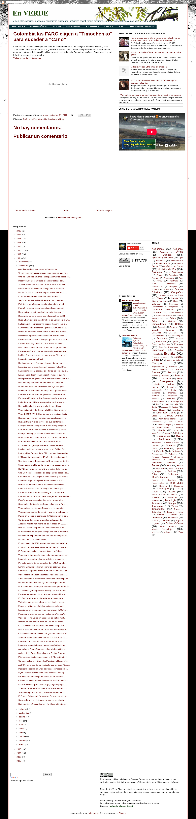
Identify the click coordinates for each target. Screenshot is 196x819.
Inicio (66, 210)
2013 (19, 250)
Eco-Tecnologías (92, 27)
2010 (19, 749)
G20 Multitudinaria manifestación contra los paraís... (42, 626)
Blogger (122, 813)
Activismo (164, 252)
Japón (154, 407)
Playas (158, 471)
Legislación (177, 410)
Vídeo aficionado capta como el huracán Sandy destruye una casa (150, 95)
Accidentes (158, 249)
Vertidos (166, 520)
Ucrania (173, 515)
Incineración (157, 390)
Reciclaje (171, 480)
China (160, 298)
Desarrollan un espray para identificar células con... (41, 281)
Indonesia (172, 393)
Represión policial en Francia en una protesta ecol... (42, 418)
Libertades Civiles (166, 412)
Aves (154, 283)
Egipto (175, 341)
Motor (167, 433)
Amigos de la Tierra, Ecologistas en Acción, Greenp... (42, 653)
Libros (154, 416)
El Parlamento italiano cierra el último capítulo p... (40, 551)
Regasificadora (158, 483)
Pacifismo (175, 451)
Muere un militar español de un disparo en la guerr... (42, 606)
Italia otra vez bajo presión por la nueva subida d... (41, 343)
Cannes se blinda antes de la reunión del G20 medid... (43, 680)
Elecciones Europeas (161, 344)
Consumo (157, 312)
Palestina (173, 454)
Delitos (179, 324)
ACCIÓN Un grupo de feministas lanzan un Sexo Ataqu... (44, 665)
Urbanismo (157, 517)
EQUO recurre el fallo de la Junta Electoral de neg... (42, 673)
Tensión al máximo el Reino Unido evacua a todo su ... (43, 284)
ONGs (154, 448)
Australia (174, 281)
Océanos (171, 445)
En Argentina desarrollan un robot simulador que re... (42, 375)
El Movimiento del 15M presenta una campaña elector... (43, 543)
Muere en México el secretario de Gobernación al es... (43, 516)
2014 (19, 246)
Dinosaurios (173, 333)
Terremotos (157, 503)
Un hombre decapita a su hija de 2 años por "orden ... (42, 582)
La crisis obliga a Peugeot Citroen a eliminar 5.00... (41, 481)
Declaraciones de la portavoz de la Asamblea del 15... (42, 316)
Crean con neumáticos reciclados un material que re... (43, 273)
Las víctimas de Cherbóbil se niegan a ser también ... (42, 492)
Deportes (174, 327)
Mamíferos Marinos (168, 419)
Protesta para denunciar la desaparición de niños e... (42, 594)
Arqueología (169, 278)
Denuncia (162, 327)
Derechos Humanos (163, 330)
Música (179, 436)
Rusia (155, 491)
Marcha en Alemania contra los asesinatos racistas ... (42, 484)
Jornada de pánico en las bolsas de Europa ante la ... (42, 692)
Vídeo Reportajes (73, 27)
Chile (180, 295)
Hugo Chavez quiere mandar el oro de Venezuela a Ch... (44, 320)
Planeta (179, 468)
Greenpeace (166, 381)
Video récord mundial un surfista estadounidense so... (42, 575)
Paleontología (157, 454)
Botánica (155, 290)
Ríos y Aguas (163, 489)
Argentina (173, 275)
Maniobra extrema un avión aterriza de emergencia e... (43, 669)
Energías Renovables (168, 347)
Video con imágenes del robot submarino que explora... (43, 555)
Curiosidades (159, 324)
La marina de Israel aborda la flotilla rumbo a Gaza (41, 641)
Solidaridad (172, 497)
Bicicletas (171, 283)
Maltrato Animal (173, 415)
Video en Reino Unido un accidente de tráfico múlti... (42, 618)
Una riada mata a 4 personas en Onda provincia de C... (43, 461)
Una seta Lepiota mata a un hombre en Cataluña (40, 382)
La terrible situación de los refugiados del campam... (42, 488)
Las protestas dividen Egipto (31, 359)
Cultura (171, 321)
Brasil (166, 289)
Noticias (164, 439)
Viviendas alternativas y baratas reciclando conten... (42, 602)
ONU (166, 448)
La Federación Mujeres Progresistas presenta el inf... (42, 394)
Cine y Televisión (160, 301)
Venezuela (173, 517)
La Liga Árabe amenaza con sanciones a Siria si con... (43, 355)
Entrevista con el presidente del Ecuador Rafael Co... (42, 367)
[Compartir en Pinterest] (90, 115)
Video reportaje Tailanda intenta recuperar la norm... (42, 688)
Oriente (160, 451)
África (179, 251)
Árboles (160, 275)
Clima (175, 301)
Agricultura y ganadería (162, 257)
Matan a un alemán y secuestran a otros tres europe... (43, 331)
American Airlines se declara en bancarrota (37, 269)
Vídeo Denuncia (168, 526)
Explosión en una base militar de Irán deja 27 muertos (42, 547)
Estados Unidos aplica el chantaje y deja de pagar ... (42, 684)
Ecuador (179, 339)
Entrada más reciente (25, 210)
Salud (172, 491)
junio (21, 725)
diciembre (23, 262)
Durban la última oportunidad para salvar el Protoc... (42, 292)
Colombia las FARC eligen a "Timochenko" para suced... (43, 476)
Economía (162, 338)
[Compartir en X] (84, 115)
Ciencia (174, 298)
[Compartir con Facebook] (87, 115)
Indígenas (156, 393)
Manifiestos (156, 422)
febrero (22, 740)
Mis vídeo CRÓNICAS (38, 27)
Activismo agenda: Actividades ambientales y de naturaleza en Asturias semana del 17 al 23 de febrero (134, 345)
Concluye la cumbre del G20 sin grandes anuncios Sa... (43, 633)
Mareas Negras (164, 425)
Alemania (160, 260)
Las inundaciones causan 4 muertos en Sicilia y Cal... (42, 449)
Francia (179, 375)
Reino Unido (176, 483)
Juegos (165, 407)
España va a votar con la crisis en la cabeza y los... (41, 500)
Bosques (173, 286)
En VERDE (30, 12)
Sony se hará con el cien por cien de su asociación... (42, 700)
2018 (19, 231)
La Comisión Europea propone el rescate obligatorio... (42, 430)
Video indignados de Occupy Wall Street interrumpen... (43, 410)
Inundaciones (158, 401)
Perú (169, 465)
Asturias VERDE (129, 335)
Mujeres (179, 433)
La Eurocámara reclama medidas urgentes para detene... (44, 496)
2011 (19, 258)
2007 (19, 761)
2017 (19, 235)
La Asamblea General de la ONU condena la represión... (44, 453)
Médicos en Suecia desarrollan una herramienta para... (43, 437)
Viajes (121, 27)
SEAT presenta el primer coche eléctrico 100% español (43, 578)
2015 (19, 242)
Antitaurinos (177, 272)
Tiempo (172, 503)
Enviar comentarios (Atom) (70, 217)
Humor (155, 387)
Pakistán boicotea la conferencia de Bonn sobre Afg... (42, 308)
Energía (178, 344)
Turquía (160, 515)
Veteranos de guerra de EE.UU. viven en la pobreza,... (43, 512)
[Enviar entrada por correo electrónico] (72, 115)
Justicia (175, 407)
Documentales (158, 336)
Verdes (155, 520)
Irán (157, 404)
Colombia (42, 119)
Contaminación (176, 312)
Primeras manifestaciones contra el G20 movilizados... (43, 657)
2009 (19, 753)
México (179, 427)
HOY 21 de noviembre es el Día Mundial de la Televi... (42, 469)
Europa (157, 363)
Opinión (179, 448)
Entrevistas (158, 350)
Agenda (167, 254)
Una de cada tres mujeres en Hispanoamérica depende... (44, 277)
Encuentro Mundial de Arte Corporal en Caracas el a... (43, 398)
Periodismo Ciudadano (163, 462)
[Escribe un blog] (81, 115)
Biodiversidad (157, 286)
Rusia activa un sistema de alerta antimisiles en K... (41, 312)
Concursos (173, 304)
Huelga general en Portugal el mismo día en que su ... (42, 363)
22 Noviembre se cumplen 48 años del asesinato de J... (43, 457)
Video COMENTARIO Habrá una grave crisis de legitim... (44, 414)
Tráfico (174, 506)
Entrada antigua (104, 210)
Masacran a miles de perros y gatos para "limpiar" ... (42, 614)
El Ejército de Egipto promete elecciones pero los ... (41, 445)
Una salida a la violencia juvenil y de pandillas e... (40, 406)
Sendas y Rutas (159, 494)
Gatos (180, 378)
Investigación (177, 401)
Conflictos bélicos (56, 119)
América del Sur (30, 119)
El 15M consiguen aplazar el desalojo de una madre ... (43, 590)
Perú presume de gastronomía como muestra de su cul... (44, 379)
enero (22, 744)
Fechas (172, 372)
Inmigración (172, 396)
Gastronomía (165, 378)
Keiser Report (158, 410)
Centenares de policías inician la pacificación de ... (41, 520)
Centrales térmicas (166, 295)
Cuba (154, 321)
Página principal (18, 27)
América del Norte (173, 266)
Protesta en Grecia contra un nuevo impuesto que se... (43, 351)
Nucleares (156, 442)
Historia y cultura (163, 384)
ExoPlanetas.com (130, 300)
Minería (161, 430)
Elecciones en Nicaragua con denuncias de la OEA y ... (43, 610)
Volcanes (168, 532)
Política (172, 471)
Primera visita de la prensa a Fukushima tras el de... (42, 527)
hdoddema (93, 813)
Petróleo (160, 468)
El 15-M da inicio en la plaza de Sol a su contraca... (41, 598)
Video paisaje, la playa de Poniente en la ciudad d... (41, 508)
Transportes (158, 509)
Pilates (171, 468)
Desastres (156, 333)
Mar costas (176, 421)
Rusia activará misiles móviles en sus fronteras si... (41, 422)
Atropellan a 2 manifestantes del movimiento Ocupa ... (43, 649)
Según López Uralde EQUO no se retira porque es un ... (43, 465)
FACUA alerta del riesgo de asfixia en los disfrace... (41, 676)
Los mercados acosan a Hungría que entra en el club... (43, 339)
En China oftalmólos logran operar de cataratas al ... (42, 567)
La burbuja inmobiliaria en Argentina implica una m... (42, 402)
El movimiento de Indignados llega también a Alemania (43, 531)
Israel (166, 404)
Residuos (178, 486)
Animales (157, 272)
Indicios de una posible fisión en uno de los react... (41, 622)
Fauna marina (159, 369)
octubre (22, 709)
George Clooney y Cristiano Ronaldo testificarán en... (42, 433)
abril (21, 732)
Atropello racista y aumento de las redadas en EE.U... (42, 524)
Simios (174, 494)
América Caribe (163, 263)
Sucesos (156, 500)
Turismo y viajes (175, 512)
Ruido (177, 489)
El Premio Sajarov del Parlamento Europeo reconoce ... (43, 696)
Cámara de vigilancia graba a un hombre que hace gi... (43, 571)
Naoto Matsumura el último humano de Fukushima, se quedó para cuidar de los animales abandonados (155, 39)
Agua (180, 258)
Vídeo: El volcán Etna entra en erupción (149, 67)
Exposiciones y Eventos (164, 366)
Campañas (108, 27)
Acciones (178, 249)
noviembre (24, 265)
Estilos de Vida (173, 360)
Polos (154, 474)
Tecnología (170, 500)
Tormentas (157, 506)
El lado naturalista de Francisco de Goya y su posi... (42, 386)
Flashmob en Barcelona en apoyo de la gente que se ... (43, 390)
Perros (155, 465)
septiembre (24, 713)
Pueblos (155, 480)
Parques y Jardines (160, 457)
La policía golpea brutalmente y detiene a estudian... (42, 559)
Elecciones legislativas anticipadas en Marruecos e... (42, 335)
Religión (163, 486)
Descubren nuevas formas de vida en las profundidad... (43, 347)
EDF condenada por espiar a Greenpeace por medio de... (44, 586)
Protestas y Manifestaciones (167, 476)
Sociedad (156, 497)
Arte (181, 278)
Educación (161, 341)
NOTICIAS (57, 27)
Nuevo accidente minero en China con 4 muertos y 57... (43, 629)
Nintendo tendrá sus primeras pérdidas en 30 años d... (43, 704)
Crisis (172, 318)
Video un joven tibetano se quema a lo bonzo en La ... (42, 637)
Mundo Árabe (163, 436)
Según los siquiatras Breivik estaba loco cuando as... (42, 300)
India (173, 390)
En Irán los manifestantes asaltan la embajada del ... (42, 304)
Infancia (155, 395)
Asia (159, 280)
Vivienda (155, 532)
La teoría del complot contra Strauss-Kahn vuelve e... (42, 324)
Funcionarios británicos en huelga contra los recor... (41, 288)
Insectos (155, 399)
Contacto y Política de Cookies (141, 27)
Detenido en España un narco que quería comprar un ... (43, 535)
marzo (22, 736)
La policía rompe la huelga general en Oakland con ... (42, 645)
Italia (176, 404)
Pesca (180, 465)
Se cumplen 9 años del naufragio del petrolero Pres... (42, 504)
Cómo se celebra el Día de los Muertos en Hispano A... (43, 661)
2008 (19, 757)
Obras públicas (172, 443)
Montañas (156, 433)
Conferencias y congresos (165, 307)
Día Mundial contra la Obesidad (32, 539)
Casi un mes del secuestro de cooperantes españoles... (43, 473)
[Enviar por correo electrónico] (79, 115)
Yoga (180, 532)
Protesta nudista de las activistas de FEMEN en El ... (42, 563)
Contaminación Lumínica (165, 315)
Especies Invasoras (160, 357)
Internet (171, 398)
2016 (19, 238)
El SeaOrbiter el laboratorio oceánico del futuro (39, 441)
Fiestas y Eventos (160, 375)
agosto (22, 717)
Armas (155, 278)
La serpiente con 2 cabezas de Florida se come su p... (43, 371)
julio (21, 721)
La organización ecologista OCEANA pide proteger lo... (43, 426)
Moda (175, 430)
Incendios (171, 387)
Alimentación (177, 260)
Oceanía (156, 445)
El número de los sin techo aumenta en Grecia (39, 296)
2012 (19, 254)
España (169, 353)
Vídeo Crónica (174, 523)
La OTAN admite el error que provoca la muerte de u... (43, 328)
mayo (22, 728)
